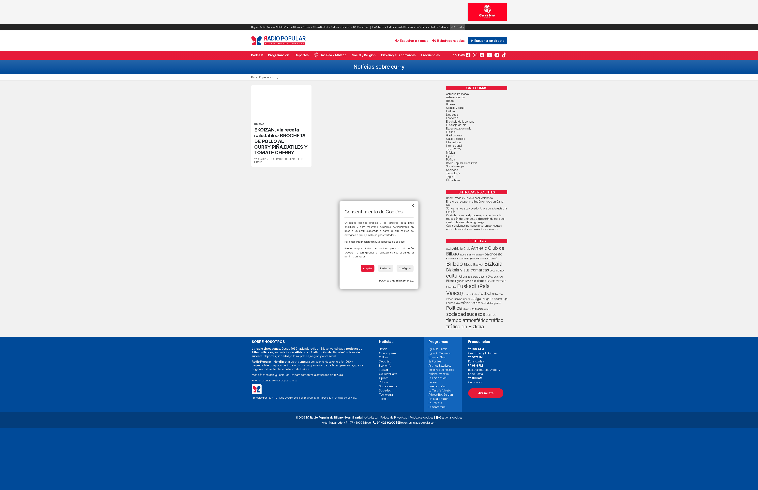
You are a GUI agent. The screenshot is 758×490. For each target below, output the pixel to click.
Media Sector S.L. (403, 280)
